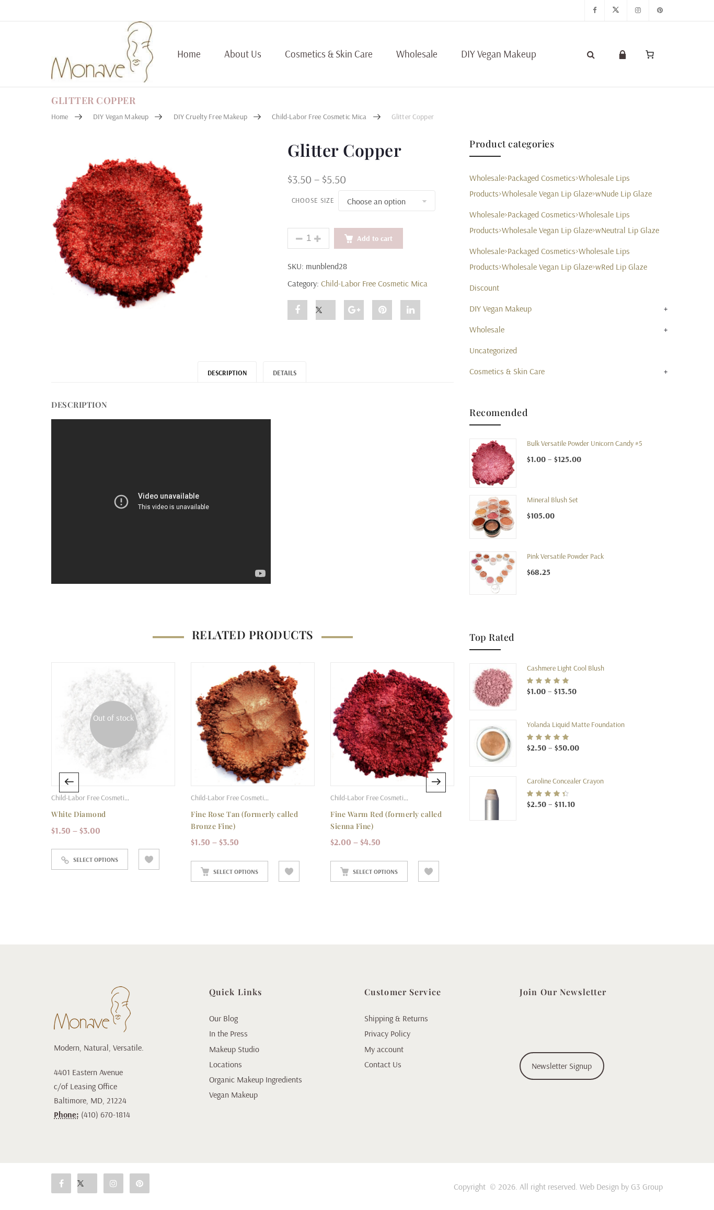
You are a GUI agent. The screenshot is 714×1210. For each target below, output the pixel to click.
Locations (225, 1064)
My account (384, 1049)
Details (284, 372)
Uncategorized (493, 350)
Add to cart (375, 238)
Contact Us (382, 1064)
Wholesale (416, 54)
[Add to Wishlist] (149, 859)
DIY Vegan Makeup (498, 54)
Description (227, 372)
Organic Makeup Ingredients (255, 1079)
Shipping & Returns (396, 1018)
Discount (484, 287)
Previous (69, 782)
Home (189, 54)
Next (436, 782)
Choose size (313, 200)
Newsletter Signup (562, 1066)
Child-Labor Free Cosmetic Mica (319, 116)
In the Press (228, 1033)
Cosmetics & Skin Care (329, 54)
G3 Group (647, 1186)
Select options (95, 859)
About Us (242, 54)
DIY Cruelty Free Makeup (210, 116)
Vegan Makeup (233, 1094)
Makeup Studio (234, 1049)
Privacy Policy (387, 1033)
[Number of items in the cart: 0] (649, 54)
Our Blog (223, 1018)
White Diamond (78, 814)
